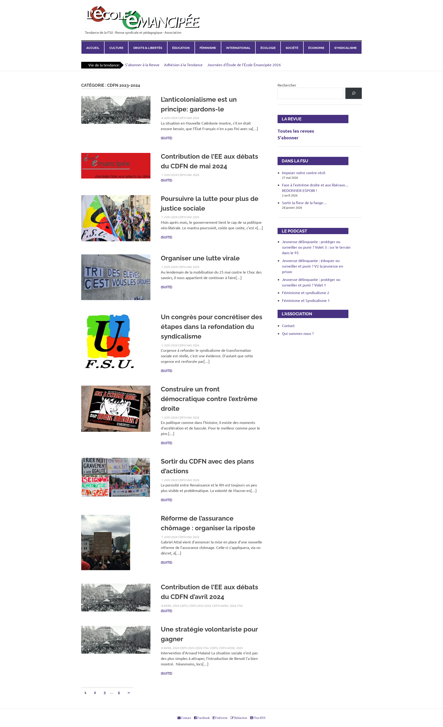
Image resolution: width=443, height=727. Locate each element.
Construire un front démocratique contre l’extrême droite (209, 398)
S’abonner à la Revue (142, 64)
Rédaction (240, 717)
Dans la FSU (293, 160)
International (238, 48)
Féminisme (208, 48)
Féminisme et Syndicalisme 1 (306, 300)
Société (292, 48)
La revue (290, 118)
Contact (288, 325)
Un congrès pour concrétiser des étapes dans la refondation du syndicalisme (211, 326)
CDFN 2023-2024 (200, 606)
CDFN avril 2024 (224, 606)
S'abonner (288, 137)
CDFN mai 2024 (188, 118)
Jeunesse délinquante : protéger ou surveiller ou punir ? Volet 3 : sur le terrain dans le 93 (316, 247)
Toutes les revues (296, 131)
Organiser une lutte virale (200, 258)
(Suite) (166, 138)
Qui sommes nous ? (298, 333)
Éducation (181, 48)
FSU (240, 606)
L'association (295, 313)
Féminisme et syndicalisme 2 (305, 292)
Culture (116, 48)
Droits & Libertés (147, 48)
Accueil (92, 48)
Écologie (268, 48)
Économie (316, 48)
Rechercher (287, 85)
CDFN (183, 606)
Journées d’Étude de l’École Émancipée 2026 (244, 64)
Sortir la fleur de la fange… (304, 202)
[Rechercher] (353, 93)
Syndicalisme (345, 48)
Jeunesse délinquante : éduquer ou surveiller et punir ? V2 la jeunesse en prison (312, 266)
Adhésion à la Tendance (183, 64)
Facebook (203, 717)
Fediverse (221, 717)
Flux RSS (259, 717)
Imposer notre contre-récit (303, 172)
